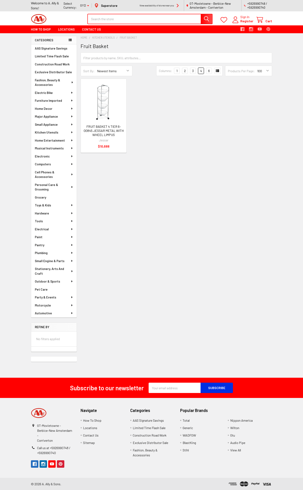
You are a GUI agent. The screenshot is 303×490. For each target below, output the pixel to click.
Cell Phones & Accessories (44, 174)
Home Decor (43, 108)
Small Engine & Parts (50, 261)
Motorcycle (43, 305)
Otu (232, 435)
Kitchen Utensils (46, 132)
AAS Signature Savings (51, 48)
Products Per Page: (241, 71)
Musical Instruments (49, 148)
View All (235, 450)
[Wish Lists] (225, 20)
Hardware (42, 213)
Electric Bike (44, 93)
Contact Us (91, 29)
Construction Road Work (52, 64)
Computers (43, 164)
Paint (38, 237)
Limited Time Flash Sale (52, 56)
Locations (66, 29)
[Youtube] (259, 29)
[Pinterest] (268, 29)
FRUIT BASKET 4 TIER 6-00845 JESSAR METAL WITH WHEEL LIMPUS (104, 130)
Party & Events (45, 297)
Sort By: (89, 71)
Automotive (43, 313)
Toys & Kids (43, 205)
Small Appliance (46, 124)
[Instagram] (251, 29)
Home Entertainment (50, 140)
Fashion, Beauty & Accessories (47, 82)
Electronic (42, 156)
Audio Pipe (237, 443)
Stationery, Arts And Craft (49, 271)
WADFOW (189, 435)
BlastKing (189, 443)
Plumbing (41, 253)
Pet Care (41, 289)
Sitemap (89, 443)
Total (186, 420)
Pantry (39, 245)
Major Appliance (46, 116)
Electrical (42, 229)
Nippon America (241, 420)
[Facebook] (242, 29)
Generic (188, 428)
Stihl (186, 450)
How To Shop (41, 29)
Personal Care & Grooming (46, 187)
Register (246, 21)
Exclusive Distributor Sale (53, 72)
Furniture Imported (48, 100)
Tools (39, 221)
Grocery (40, 197)
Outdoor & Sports (47, 281)
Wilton (234, 428)
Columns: (165, 71)
